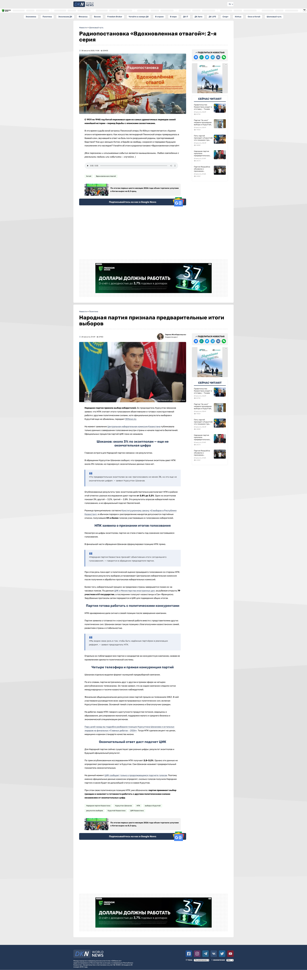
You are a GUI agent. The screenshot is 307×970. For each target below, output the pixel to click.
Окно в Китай (254, 16)
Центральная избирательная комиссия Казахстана (133, 426)
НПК (138, 806)
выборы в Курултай (153, 806)
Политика (47, 16)
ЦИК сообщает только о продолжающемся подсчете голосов (135, 775)
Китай (88, 176)
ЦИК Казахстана (137, 811)
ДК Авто (198, 16)
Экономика (31, 16)
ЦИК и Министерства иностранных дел (134, 590)
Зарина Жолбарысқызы (175, 335)
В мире (173, 16)
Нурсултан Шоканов (123, 806)
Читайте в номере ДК (139, 16)
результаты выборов (94, 811)
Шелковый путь (274, 16)
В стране (159, 16)
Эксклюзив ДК (65, 16)
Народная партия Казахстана (98, 806)
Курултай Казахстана (116, 811)
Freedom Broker (114, 16)
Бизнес (97, 16)
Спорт (225, 16)
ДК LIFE (212, 16)
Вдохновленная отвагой (106, 176)
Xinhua (238, 16)
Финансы (83, 16)
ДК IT (185, 16)
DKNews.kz (130, 419)
